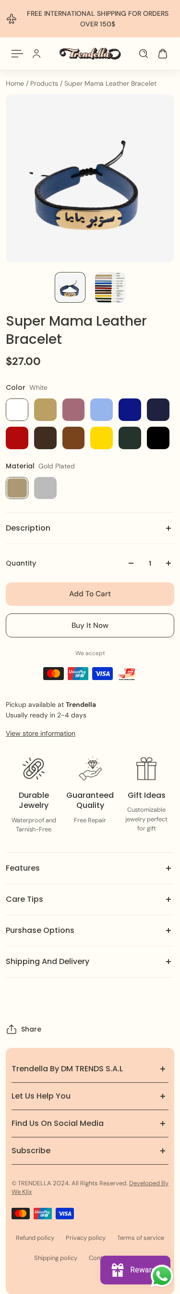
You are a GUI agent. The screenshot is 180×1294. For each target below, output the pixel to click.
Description (28, 527)
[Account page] (36, 53)
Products (45, 83)
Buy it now (90, 625)
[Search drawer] (143, 53)
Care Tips (24, 899)
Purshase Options (40, 930)
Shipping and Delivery (47, 961)
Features (23, 868)
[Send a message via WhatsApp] (162, 1276)
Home (16, 83)
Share (31, 1029)
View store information (40, 733)
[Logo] (90, 54)
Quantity (21, 563)
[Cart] (162, 53)
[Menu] (17, 53)
